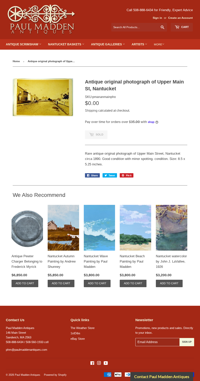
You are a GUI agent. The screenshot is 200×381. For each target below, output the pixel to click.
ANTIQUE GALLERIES (107, 44)
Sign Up (187, 342)
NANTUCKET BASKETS (65, 44)
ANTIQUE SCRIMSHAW (22, 44)
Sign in (157, 17)
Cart (184, 27)
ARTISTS (138, 44)
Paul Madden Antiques (27, 374)
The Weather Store (83, 328)
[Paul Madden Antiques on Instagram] (99, 363)
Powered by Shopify (55, 374)
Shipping (91, 110)
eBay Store (78, 338)
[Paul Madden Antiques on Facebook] (92, 363)
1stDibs (75, 333)
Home (16, 61)
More (158, 44)
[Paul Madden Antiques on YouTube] (106, 363)
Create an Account (180, 17)
